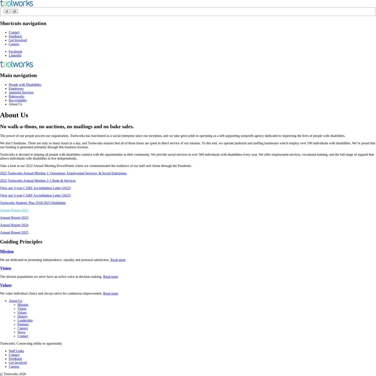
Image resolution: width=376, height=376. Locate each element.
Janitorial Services (21, 92)
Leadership (25, 320)
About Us (15, 301)
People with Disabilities (25, 84)
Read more (118, 260)
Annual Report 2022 (14, 210)
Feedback (15, 36)
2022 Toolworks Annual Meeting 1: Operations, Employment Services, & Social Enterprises (63, 173)
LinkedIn (15, 55)
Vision (5, 268)
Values (6, 285)
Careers (14, 44)
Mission (7, 251)
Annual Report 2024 (14, 225)
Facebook (15, 51)
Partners (23, 324)
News (21, 332)
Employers (16, 88)
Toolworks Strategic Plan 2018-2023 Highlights (33, 203)
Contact (14, 32)
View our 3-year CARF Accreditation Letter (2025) (35, 195)
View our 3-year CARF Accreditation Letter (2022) (35, 188)
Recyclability (18, 100)
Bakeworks (16, 96)
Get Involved (18, 40)
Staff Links (16, 351)
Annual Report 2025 (14, 232)
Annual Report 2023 (14, 217)
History (22, 316)
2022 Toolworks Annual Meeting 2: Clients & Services (38, 180)
